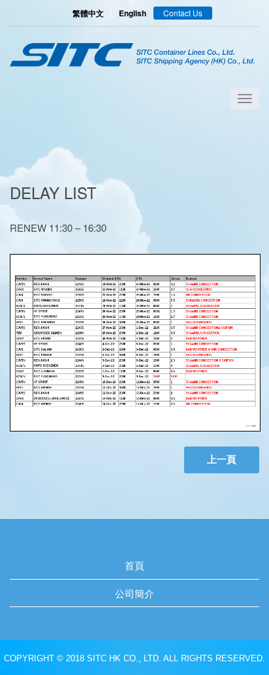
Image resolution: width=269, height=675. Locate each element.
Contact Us (182, 12)
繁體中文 (88, 13)
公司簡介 (134, 593)
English (132, 13)
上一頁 (221, 459)
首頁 (134, 565)
